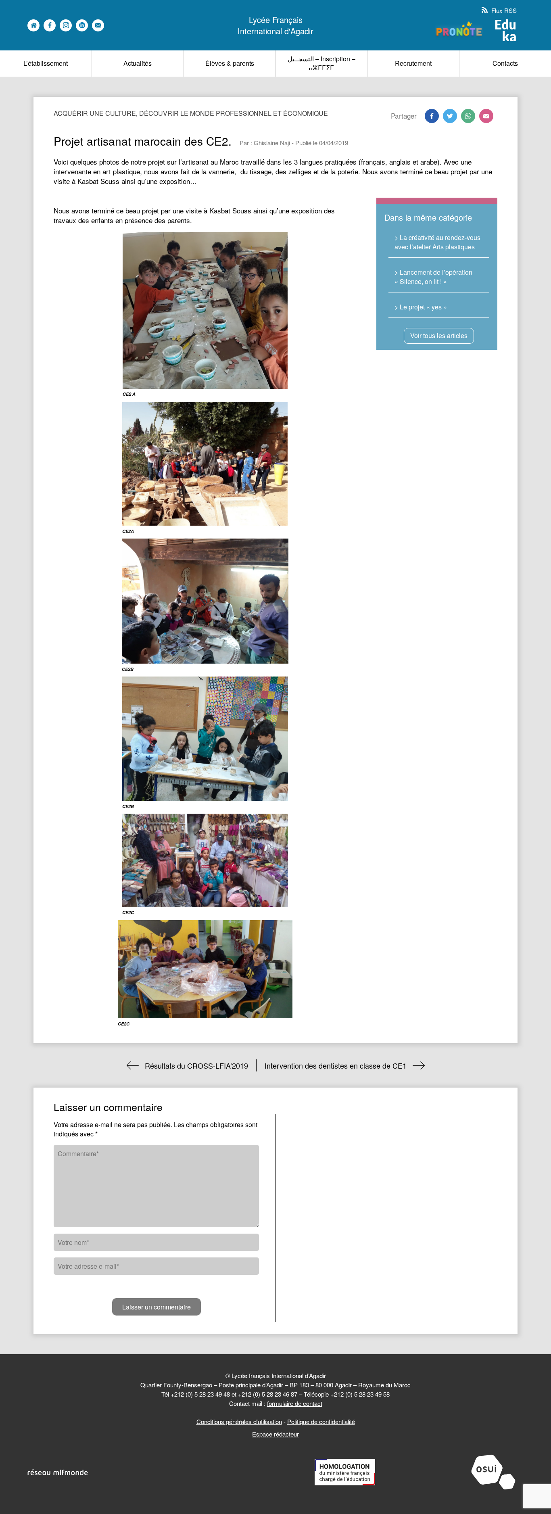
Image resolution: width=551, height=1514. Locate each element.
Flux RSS (503, 10)
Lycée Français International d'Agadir (275, 25)
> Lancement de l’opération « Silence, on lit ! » (433, 276)
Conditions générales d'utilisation (239, 1421)
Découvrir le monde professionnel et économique (233, 113)
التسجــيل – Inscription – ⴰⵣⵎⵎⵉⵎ (321, 63)
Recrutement (413, 63)
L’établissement (45, 63)
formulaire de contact (294, 1403)
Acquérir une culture (95, 113)
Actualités (137, 63)
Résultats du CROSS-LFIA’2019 (196, 1065)
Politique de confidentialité (321, 1421)
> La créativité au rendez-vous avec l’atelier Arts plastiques (437, 242)
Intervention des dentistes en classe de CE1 (336, 1065)
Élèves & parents (229, 63)
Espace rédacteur (275, 1434)
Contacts (505, 63)
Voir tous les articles (439, 335)
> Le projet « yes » (420, 306)
